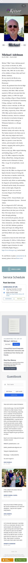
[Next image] (25, 478)
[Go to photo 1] (12, 486)
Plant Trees (19, 298)
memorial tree (21, 256)
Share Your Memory (10, 368)
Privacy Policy (10, 556)
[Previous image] (3, 478)
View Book (7, 344)
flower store (19, 258)
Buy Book (16, 344)
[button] (14, 478)
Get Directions (8, 298)
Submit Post (14, 395)
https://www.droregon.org (9, 250)
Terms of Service (18, 556)
